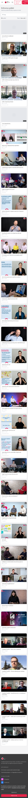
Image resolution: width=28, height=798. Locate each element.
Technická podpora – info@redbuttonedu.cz (11, 772)
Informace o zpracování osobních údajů (10, 770)
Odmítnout (14, 792)
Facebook (6, 782)
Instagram (6, 779)
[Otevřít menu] (2, 2)
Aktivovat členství (18, 2)
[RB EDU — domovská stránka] (7, 2)
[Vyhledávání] (12, 2)
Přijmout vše (14, 795)
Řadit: (21, 18)
